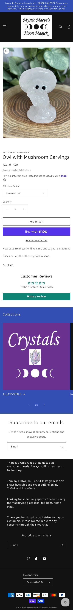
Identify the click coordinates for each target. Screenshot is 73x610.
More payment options (36, 240)
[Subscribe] (62, 447)
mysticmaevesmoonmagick (31, 607)
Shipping (6, 170)
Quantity (7, 201)
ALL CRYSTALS (12, 394)
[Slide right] (44, 405)
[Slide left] (29, 405)
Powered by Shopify (49, 607)
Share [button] (10, 264)
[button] (4, 27)
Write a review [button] (36, 296)
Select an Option (11, 186)
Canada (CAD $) (35, 582)
